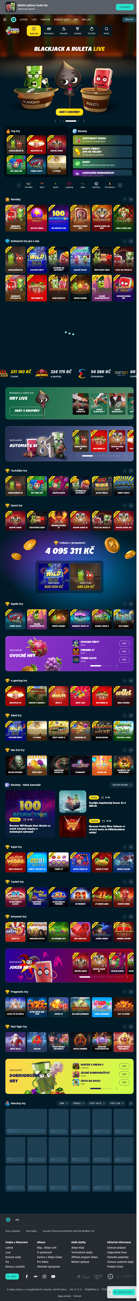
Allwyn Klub (77, 1247)
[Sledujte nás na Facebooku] (27, 1276)
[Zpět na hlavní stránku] (13, 19)
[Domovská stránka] (8, 1219)
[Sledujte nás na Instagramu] (44, 1276)
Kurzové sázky (62, 19)
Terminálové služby (82, 1252)
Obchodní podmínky (118, 1257)
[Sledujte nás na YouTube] (53, 1276)
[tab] (60, 121)
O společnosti (44, 1252)
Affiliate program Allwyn (84, 1257)
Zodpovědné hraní (117, 1252)
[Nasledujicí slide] (83, 121)
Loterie (24, 19)
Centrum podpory (116, 1247)
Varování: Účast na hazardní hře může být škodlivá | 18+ (69, 1231)
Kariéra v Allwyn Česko (49, 1257)
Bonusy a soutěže (15, 1266)
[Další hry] (131, 199)
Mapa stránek (64, 1296)
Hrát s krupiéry (27, 411)
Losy (34, 19)
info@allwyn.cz (92, 1289)
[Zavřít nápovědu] (110, 1292)
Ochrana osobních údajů (120, 1261)
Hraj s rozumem (12, 1231)
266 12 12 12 (76, 1289)
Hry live (86, 19)
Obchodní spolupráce (48, 1266)
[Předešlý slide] (55, 121)
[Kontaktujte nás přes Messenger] (35, 1276)
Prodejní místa (115, 1266)
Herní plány (31, 1231)
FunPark (45, 19)
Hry (76, 19)
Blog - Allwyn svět (46, 1247)
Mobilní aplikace (80, 1261)
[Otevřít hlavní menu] (4, 19)
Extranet (77, 1296)
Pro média (42, 1261)
